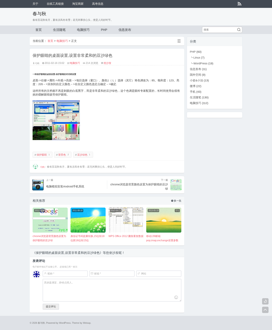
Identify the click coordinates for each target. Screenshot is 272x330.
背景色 (62, 154)
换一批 (176, 200)
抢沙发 (107, 63)
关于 (35, 3)
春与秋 (39, 13)
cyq (42, 166)
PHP (104, 29)
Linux (196, 57)
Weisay (87, 323)
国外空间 (195, 74)
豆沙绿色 (82, 154)
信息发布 (125, 29)
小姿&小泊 (196, 80)
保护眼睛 (42, 154)
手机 (193, 91)
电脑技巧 (83, 29)
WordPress (200, 63)
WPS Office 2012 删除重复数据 (125, 236)
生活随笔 (59, 29)
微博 (193, 86)
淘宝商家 (78, 3)
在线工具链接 (55, 3)
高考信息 (97, 3)
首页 (38, 29)
